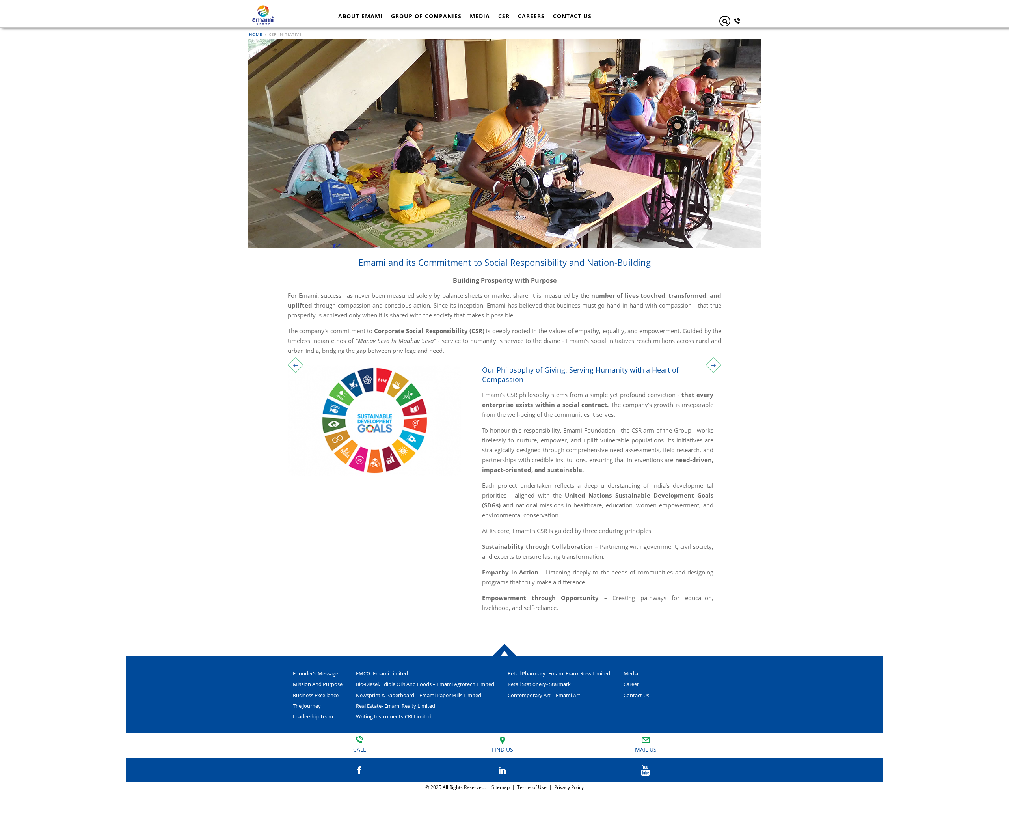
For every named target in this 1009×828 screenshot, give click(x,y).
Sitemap (499, 787)
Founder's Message (315, 673)
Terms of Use (532, 787)
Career (631, 684)
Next (713, 365)
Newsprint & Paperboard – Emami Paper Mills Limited (418, 695)
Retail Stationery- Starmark (539, 684)
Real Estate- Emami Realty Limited (395, 705)
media (631, 673)
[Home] (263, 8)
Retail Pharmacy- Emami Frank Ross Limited (559, 673)
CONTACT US (572, 16)
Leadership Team (313, 716)
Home (256, 34)
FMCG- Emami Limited (382, 673)
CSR (504, 16)
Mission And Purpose (318, 684)
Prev (295, 365)
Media (480, 16)
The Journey (307, 705)
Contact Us (636, 695)
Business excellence (316, 695)
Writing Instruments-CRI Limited (394, 716)
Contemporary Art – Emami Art (544, 695)
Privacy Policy (569, 787)
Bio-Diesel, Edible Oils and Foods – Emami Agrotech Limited (425, 684)
